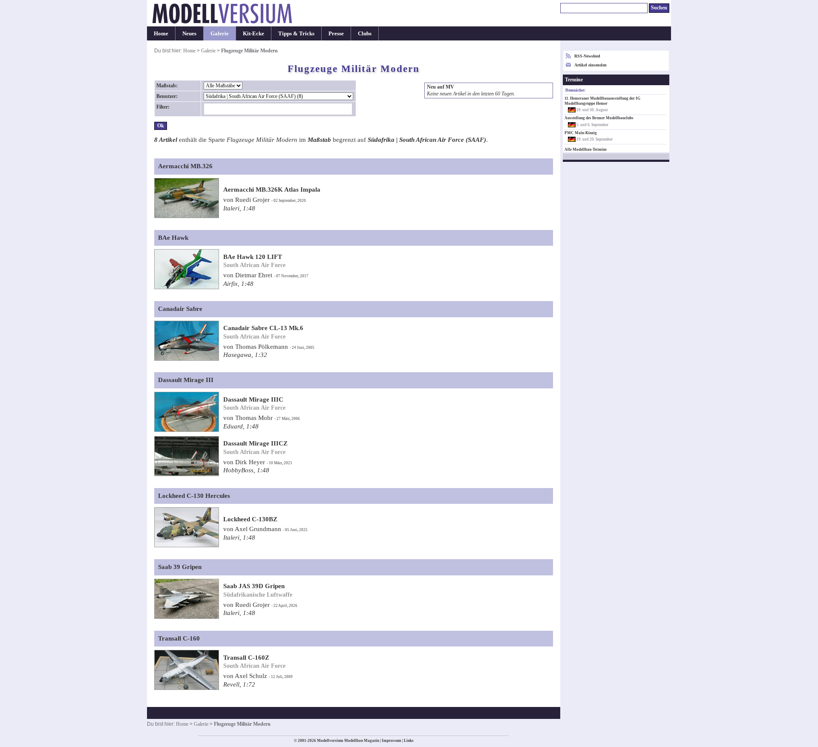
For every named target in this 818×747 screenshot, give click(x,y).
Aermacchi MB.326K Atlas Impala (271, 189)
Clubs (365, 33)
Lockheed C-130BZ (250, 519)
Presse (336, 33)
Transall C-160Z (246, 657)
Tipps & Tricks (296, 33)
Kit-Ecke (253, 33)
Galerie (219, 33)
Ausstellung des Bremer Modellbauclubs (599, 118)
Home (161, 33)
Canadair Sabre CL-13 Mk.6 (263, 328)
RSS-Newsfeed (587, 56)
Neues (189, 33)
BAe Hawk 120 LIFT (252, 256)
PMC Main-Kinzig (581, 133)
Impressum (391, 740)
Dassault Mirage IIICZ (255, 443)
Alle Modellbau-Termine (586, 149)
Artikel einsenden (590, 65)
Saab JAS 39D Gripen (254, 586)
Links (409, 740)
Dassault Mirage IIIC (253, 399)
